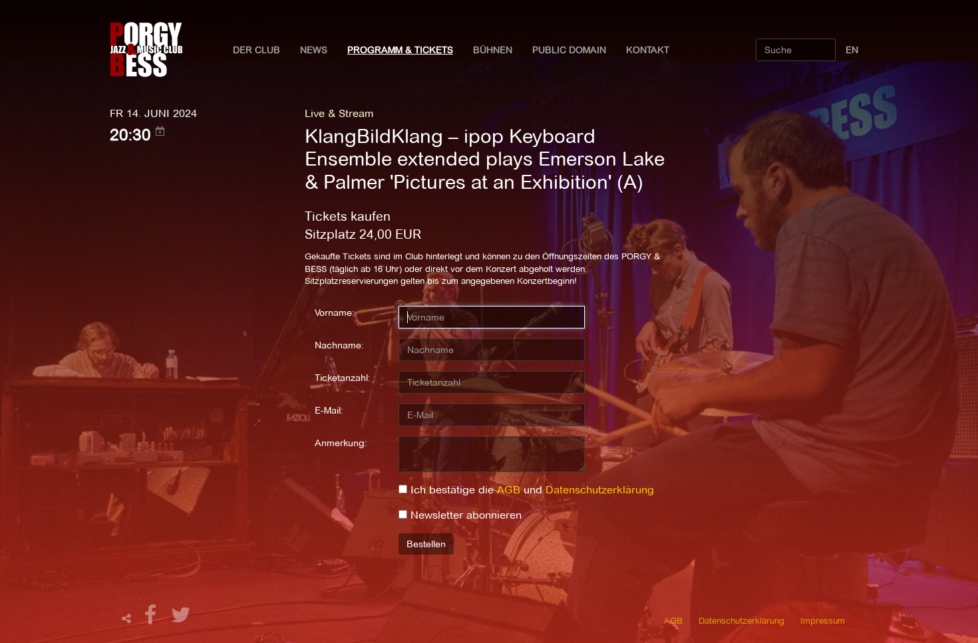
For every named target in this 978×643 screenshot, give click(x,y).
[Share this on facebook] (152, 618)
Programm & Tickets (400, 50)
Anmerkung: (341, 443)
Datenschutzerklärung (600, 489)
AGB (508, 489)
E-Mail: (329, 410)
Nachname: (339, 345)
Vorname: (334, 313)
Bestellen (426, 544)
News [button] (313, 50)
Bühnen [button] (492, 50)
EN (852, 50)
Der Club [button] (256, 50)
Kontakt (647, 50)
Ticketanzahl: (342, 378)
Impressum (822, 620)
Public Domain (569, 50)
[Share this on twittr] (181, 618)
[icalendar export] (160, 131)
